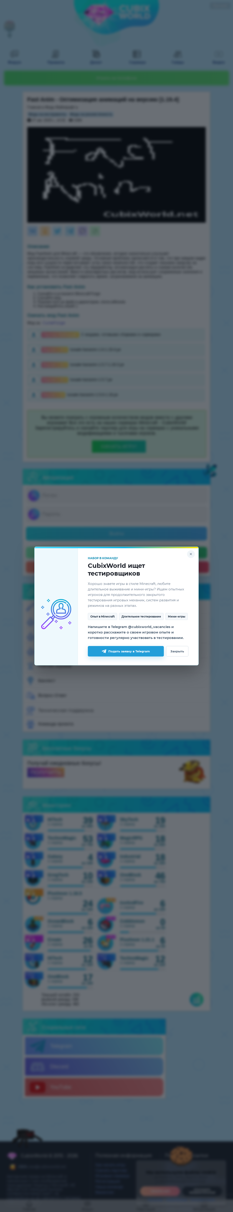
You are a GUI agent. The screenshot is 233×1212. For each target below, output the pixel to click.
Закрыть (177, 651)
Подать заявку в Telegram (129, 651)
